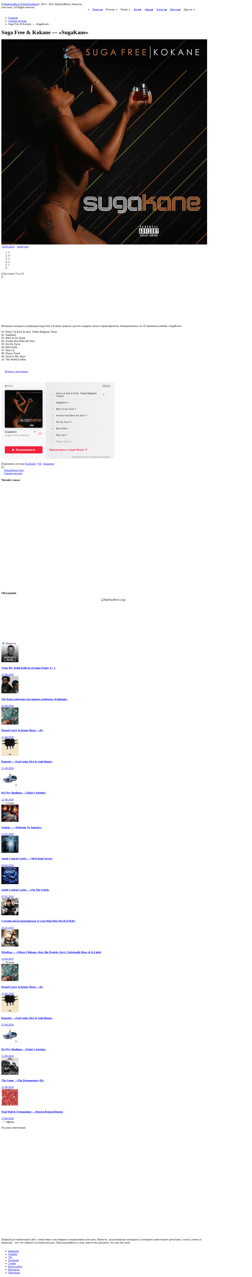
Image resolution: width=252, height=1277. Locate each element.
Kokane (8, 470)
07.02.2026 (7, 896)
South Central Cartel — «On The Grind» (25, 889)
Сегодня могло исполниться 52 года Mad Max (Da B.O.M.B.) (38, 920)
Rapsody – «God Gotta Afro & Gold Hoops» (27, 761)
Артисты (161, 9)
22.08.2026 (7, 705)
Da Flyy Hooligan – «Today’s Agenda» (23, 792)
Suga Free (18, 470)
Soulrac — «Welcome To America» (21, 827)
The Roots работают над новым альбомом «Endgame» (34, 699)
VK (39, 463)
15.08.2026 (7, 1118)
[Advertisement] (27, 299)
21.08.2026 (7, 737)
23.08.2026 (7, 674)
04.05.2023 (8, 246)
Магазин (175, 9)
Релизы (10, 962)
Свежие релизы (13, 473)
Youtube (12, 1254)
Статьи (10, 803)
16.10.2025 (7, 927)
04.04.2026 (7, 865)
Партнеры (14, 1272)
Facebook (30, 463)
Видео (137, 9)
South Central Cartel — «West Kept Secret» (27, 858)
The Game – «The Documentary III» (22, 1080)
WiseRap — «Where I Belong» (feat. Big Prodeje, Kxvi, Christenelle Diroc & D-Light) (51, 952)
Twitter (12, 1263)
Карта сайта (15, 1266)
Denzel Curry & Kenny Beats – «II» (22, 730)
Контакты (14, 1269)
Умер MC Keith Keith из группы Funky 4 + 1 (28, 667)
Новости (97, 9)
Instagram (48, 463)
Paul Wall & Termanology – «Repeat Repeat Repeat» (32, 1111)
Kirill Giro (22, 246)
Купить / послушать (16, 371)
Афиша (149, 9)
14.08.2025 (7, 958)
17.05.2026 (7, 834)
